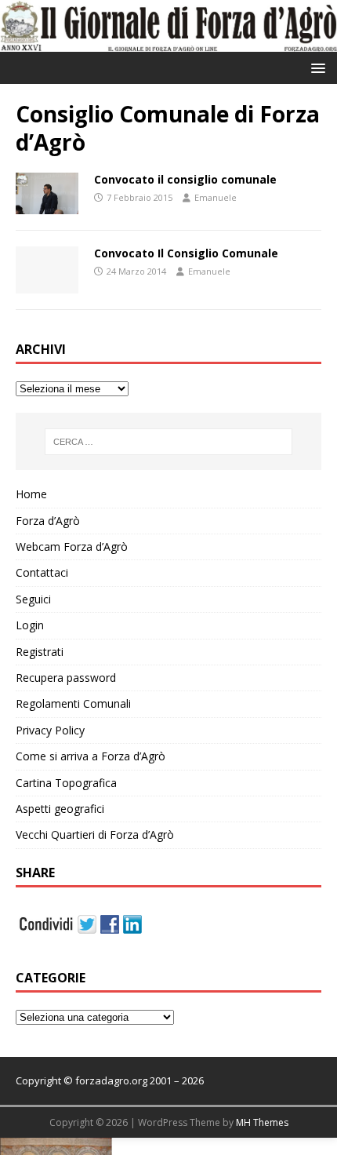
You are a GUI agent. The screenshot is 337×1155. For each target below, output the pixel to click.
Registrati (39, 651)
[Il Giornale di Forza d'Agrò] (168, 42)
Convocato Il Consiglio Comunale (186, 253)
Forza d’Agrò (48, 520)
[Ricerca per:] (168, 441)
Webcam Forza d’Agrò (72, 546)
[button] (315, 67)
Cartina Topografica (66, 782)
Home (31, 493)
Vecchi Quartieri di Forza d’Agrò (95, 834)
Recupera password (66, 677)
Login (30, 625)
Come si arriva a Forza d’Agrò (90, 756)
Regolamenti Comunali (73, 703)
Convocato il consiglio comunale (185, 179)
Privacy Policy (50, 730)
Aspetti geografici (60, 808)
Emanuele (215, 197)
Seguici (33, 599)
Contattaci (42, 572)
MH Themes (262, 1122)
